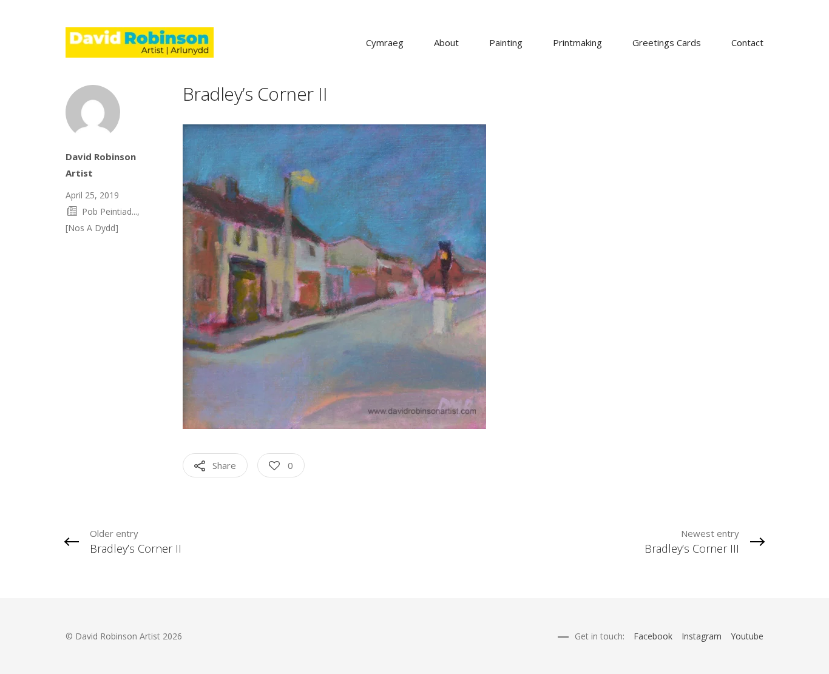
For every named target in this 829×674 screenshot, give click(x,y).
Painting (506, 42)
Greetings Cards (666, 42)
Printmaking (577, 42)
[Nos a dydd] (92, 228)
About (446, 42)
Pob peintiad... (109, 211)
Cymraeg (385, 42)
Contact (747, 42)
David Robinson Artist (101, 164)
